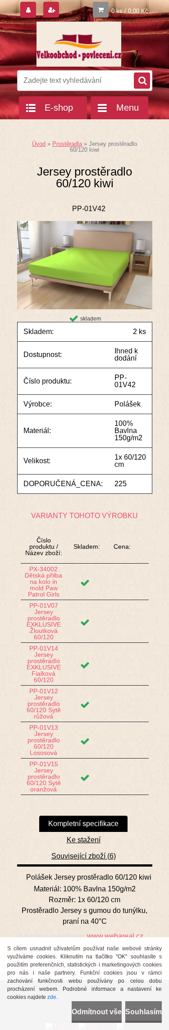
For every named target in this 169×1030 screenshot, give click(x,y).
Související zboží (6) (83, 856)
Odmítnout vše (97, 1012)
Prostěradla (67, 143)
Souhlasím (143, 1012)
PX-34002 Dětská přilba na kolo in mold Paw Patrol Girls (43, 581)
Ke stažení (83, 840)
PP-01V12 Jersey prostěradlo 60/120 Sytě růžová (44, 703)
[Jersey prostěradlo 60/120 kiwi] (84, 224)
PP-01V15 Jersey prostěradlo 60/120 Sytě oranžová (44, 776)
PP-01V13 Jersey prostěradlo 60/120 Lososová (43, 740)
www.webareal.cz (115, 936)
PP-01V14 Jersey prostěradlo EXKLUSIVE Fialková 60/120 (44, 664)
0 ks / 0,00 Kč (129, 11)
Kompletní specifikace (83, 823)
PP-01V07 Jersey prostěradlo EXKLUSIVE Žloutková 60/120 (44, 621)
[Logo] (79, 44)
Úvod (39, 143)
